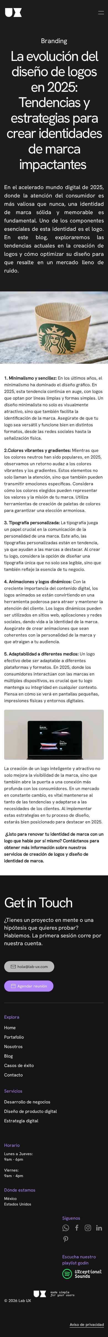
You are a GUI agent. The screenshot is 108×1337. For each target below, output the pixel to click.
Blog (8, 1056)
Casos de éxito (19, 1065)
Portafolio (14, 1037)
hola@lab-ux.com (32, 966)
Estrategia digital (21, 1121)
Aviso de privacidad (87, 1324)
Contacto (13, 1075)
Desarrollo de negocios (27, 1102)
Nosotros (13, 1046)
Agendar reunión (32, 986)
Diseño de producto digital (30, 1111)
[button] (101, 12)
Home (10, 1028)
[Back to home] (13, 12)
